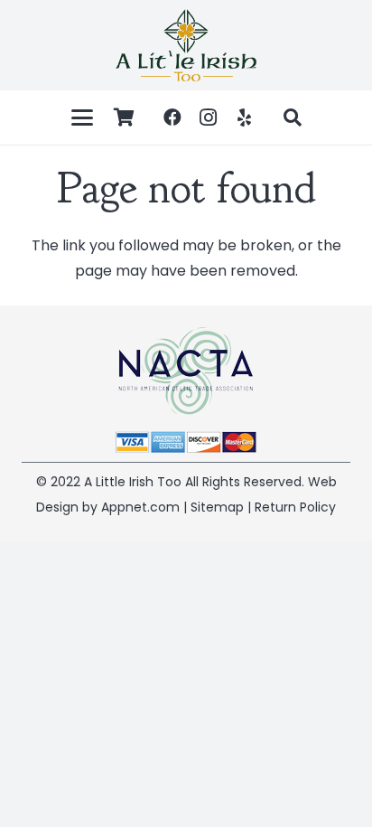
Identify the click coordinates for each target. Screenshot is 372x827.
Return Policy (295, 507)
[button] (82, 117)
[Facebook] (172, 117)
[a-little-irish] (186, 45)
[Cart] (124, 117)
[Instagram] (209, 117)
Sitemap (217, 507)
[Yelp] (245, 117)
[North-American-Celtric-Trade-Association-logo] (186, 371)
